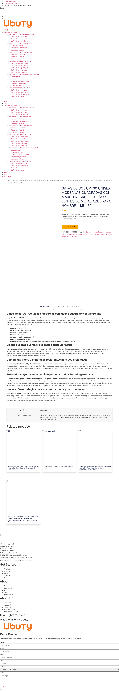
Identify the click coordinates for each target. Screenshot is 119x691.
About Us (7, 99)
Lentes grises (15, 77)
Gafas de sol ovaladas (19, 70)
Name (2, 642)
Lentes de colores (17, 85)
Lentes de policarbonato (19, 48)
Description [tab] (44, 307)
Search (2, 8)
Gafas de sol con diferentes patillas (19, 52)
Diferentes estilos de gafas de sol (19, 88)
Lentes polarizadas (17, 50)
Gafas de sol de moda (19, 90)
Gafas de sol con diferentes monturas (20, 34)
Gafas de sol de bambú (19, 37)
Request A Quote (70, 227)
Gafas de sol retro (17, 97)
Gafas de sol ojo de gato (20, 68)
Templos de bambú (18, 54)
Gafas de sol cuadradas (19, 63)
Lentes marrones (17, 79)
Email (2, 654)
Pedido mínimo (5, 667)
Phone (2, 660)
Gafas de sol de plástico (19, 41)
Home (8, 180)
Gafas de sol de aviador (19, 65)
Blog (5, 101)
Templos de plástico (18, 59)
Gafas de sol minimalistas (20, 94)
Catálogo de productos (12, 32)
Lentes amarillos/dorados (20, 81)
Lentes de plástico (17, 45)
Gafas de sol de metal (19, 39)
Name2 (2, 648)
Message (3, 672)
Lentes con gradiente (18, 83)
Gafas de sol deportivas (19, 92)
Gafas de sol (82, 234)
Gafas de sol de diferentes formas (19, 61)
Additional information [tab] (67, 307)
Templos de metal (17, 57)
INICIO (6, 30)
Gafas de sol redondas (19, 72)
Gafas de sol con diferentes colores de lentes (23, 74)
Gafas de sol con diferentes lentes (19, 43)
